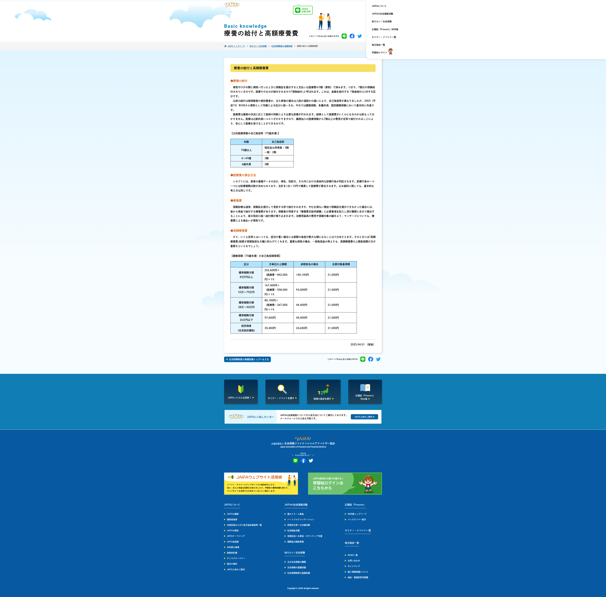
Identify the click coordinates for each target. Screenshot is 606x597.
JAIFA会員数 (233, 542)
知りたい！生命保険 (382, 21)
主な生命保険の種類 (296, 562)
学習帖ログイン (379, 52)
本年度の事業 (233, 547)
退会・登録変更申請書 (358, 577)
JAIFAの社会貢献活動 (382, 14)
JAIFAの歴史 (233, 530)
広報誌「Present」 (355, 504)
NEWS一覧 (353, 555)
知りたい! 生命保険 (295, 552)
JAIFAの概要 (233, 514)
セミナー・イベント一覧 (384, 37)
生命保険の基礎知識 (296, 567)
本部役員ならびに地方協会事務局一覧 (244, 525)
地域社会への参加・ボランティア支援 (304, 536)
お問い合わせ (354, 561)
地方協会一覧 (378, 45)
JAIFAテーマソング (236, 536)
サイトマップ (354, 566)
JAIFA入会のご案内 (236, 569)
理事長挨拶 (232, 519)
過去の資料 (232, 564)
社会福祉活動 (293, 530)
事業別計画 (232, 553)
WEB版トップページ (357, 514)
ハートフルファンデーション (300, 519)
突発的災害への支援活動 (298, 525)
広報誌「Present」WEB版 (385, 29)
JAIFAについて (379, 6)
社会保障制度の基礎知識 (298, 573)
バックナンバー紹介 (357, 519)
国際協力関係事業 (295, 542)
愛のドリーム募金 (295, 514)
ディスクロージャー (236, 558)
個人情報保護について (358, 572)
